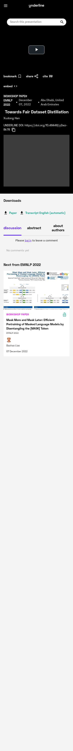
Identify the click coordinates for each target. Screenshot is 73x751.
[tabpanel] (36, 246)
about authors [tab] (58, 227)
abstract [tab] (34, 228)
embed (8, 86)
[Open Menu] (5, 5)
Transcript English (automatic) (45, 212)
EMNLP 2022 (30, 264)
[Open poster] (9, 37)
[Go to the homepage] (36, 5)
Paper (13, 212)
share (29, 76)
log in (28, 240)
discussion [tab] (12, 228)
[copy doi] (15, 130)
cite (45, 76)
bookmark (10, 76)
